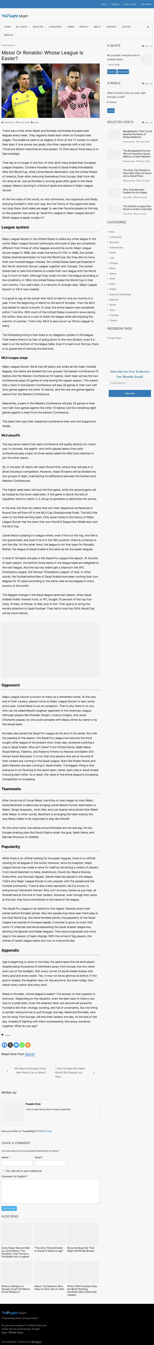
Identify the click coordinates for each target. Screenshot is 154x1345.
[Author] (14, 1112)
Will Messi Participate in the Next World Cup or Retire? (30, 1070)
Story (112, 310)
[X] (10, 1045)
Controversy (115, 237)
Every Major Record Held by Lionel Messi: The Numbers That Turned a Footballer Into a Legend (16, 1252)
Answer (113, 102)
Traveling (114, 315)
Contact (111, 26)
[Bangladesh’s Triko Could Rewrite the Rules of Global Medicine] (114, 134)
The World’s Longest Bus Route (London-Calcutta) (137, 208)
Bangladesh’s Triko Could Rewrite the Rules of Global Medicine (137, 134)
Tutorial (113, 320)
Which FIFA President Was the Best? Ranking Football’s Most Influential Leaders (82, 1290)
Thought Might (114, 338)
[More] (28, 1045)
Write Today (46, 1131)
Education (114, 242)
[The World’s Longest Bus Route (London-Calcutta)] (114, 209)
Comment (15, 1176)
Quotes (126, 26)
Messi (8, 1035)
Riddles (8, 35)
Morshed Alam (129, 142)
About (97, 26)
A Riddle (114, 83)
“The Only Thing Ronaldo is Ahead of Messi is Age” (48, 1249)
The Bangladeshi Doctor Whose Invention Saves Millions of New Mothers (137, 153)
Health (112, 252)
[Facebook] (4, 1045)
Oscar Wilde (114, 64)
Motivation (123, 72)
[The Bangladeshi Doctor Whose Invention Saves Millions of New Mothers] (114, 154)
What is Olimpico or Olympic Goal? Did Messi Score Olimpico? (16, 1289)
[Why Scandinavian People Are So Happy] (114, 193)
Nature (112, 273)
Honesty (112, 72)
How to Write (130, 4)
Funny (111, 110)
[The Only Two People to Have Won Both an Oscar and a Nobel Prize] (114, 173)
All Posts (21, 26)
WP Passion (36, 1342)
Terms (70, 26)
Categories (55, 26)
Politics (112, 289)
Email (39, 1157)
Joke (111, 258)
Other (112, 278)
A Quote (114, 45)
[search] (148, 27)
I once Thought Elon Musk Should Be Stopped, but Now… (70, 1072)
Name (6, 1157)
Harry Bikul (127, 197)
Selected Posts (120, 122)
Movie (112, 268)
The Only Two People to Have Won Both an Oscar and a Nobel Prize (137, 173)
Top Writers (146, 4)
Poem (112, 284)
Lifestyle (113, 263)
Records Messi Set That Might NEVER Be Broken (81, 1249)
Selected (38, 26)
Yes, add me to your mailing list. (23, 1170)
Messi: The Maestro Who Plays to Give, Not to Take (49, 1287)
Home (7, 26)
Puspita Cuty (8, 122)
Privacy (84, 26)
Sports (11, 45)
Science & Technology (120, 294)
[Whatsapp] (22, 1045)
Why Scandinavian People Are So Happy (135, 191)
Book (111, 231)
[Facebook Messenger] (16, 1045)
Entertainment (116, 247)
